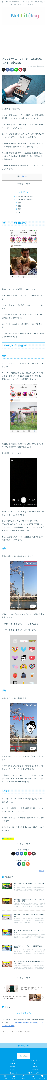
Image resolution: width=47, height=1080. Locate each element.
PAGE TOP (24, 1046)
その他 (12, 1070)
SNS (34, 1063)
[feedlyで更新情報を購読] (23, 864)
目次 (20, 192)
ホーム (12, 1060)
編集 (19, 206)
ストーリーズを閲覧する (24, 196)
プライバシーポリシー (35, 1073)
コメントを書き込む (23, 1013)
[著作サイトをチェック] (19, 864)
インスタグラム (8, 839)
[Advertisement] (23, 39)
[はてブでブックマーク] (12, 70)
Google (12, 1063)
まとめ (18, 212)
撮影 (19, 203)
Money (34, 1066)
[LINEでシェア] (16, 70)
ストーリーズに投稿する (24, 199)
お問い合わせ (12, 1073)
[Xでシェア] (4, 70)
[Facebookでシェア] (8, 70)
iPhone (12, 1066)
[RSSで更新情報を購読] (28, 864)
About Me (34, 1070)
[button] (24, 70)
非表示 (24, 176)
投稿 (19, 209)
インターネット (35, 1060)
